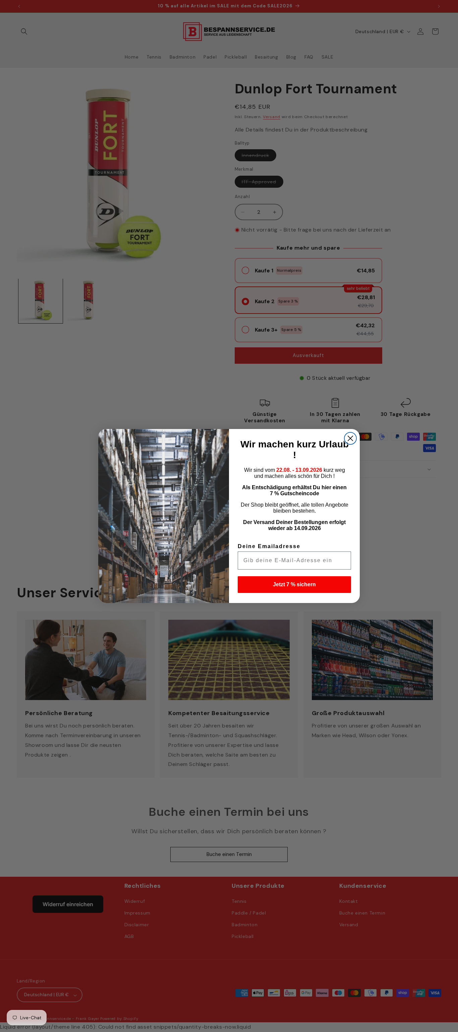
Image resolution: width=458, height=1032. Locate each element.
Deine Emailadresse (269, 546)
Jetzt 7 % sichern (294, 584)
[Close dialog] (350, 438)
